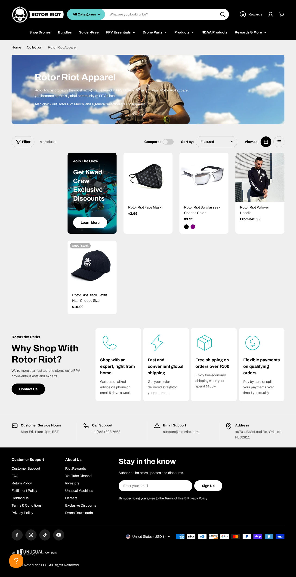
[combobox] (148, 14)
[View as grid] (265, 141)
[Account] (270, 14)
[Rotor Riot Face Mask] (148, 177)
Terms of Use (174, 498)
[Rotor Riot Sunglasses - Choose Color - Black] (186, 226)
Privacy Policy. (197, 498)
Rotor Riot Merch (71, 104)
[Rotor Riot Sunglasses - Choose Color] (203, 177)
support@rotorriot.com (181, 432)
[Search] (222, 14)
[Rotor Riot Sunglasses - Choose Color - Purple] (193, 226)
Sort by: (187, 142)
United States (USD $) (149, 536)
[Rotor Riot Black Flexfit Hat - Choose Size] (92, 265)
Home (16, 47)
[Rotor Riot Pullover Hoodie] (259, 177)
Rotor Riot (32, 565)
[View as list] (278, 141)
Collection (34, 47)
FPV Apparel (134, 104)
